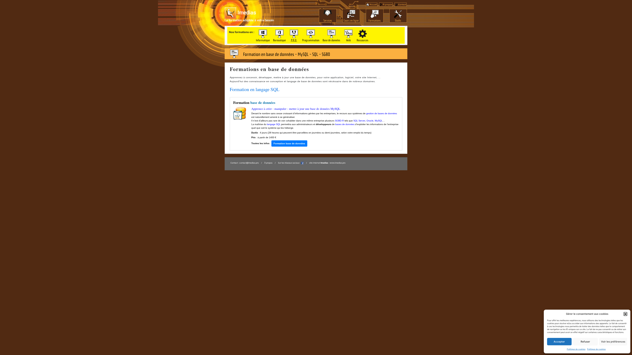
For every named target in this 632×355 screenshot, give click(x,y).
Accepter (559, 341)
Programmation (310, 40)
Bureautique (279, 40)
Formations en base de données (269, 69)
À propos (387, 4)
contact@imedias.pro (249, 163)
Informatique (263, 40)
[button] (625, 314)
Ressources (362, 40)
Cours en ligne (351, 20)
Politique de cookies (576, 349)
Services (327, 20)
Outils (398, 20)
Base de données (331, 40)
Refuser (585, 341)
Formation (254, 102)
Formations (375, 20)
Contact (402, 4)
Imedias (246, 13)
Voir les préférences (613, 341)
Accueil (373, 4)
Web (348, 40)
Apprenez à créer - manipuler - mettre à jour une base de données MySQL (295, 109)
